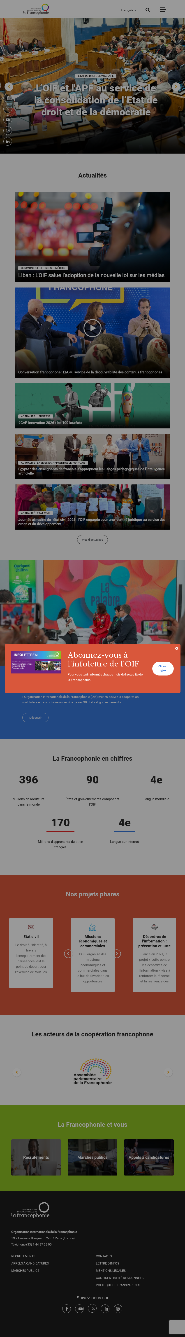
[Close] (176, 648)
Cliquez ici (163, 669)
